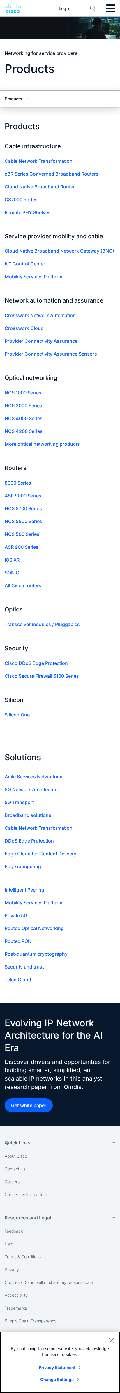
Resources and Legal (28, 1218)
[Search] (93, 8)
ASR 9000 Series (23, 496)
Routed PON (18, 941)
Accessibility (16, 1295)
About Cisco (16, 1155)
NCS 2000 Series (23, 405)
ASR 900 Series (21, 547)
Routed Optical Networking (34, 928)
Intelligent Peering (24, 890)
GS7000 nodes (21, 199)
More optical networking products (42, 444)
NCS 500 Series (22, 534)
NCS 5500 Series (23, 521)
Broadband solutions (28, 815)
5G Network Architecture (32, 789)
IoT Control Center (25, 264)
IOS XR (12, 560)
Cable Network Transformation (39, 161)
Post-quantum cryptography (36, 954)
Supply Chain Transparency (31, 1320)
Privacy (12, 1269)
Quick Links (18, 1143)
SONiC (12, 573)
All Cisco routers (23, 585)
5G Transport (19, 802)
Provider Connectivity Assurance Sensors (51, 354)
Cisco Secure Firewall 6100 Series (42, 676)
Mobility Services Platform (33, 276)
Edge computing (23, 866)
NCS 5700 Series (23, 508)
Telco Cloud (18, 980)
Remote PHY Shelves (28, 212)
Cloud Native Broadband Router (40, 187)
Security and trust (24, 967)
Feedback (14, 1230)
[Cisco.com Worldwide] (13, 8)
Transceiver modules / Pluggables (42, 624)
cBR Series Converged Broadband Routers (51, 174)
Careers (12, 1181)
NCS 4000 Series (24, 418)
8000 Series (18, 483)
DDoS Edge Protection (29, 841)
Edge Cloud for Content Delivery (40, 854)
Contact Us (15, 1168)
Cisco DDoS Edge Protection (36, 663)
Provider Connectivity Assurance (41, 341)
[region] (60, 1362)
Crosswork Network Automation (40, 315)
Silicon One (17, 715)
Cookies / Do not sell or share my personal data (49, 1282)
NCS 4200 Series (24, 431)
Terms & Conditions (23, 1256)
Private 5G (16, 915)
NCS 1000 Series (23, 393)
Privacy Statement (57, 1367)
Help (9, 1243)
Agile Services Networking (34, 776)
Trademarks (16, 1307)
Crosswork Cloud (24, 328)
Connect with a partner (26, 1194)
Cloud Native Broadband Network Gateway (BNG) (59, 251)
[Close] (111, 1340)
